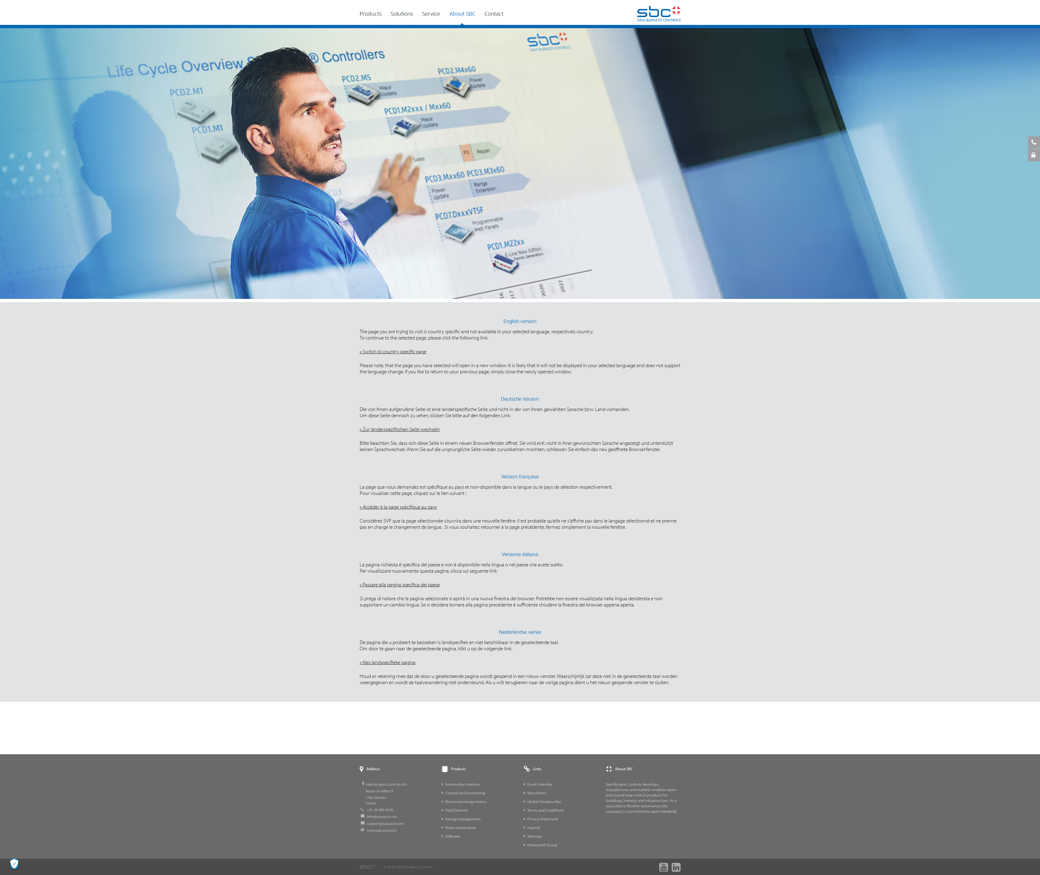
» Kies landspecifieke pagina (387, 662)
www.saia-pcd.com (382, 830)
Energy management (463, 818)
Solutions (402, 14)
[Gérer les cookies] (14, 864)
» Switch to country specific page (393, 351)
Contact (494, 14)
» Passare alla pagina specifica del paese (400, 584)
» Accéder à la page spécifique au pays (398, 507)
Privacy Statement (542, 818)
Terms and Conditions (545, 810)
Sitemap (534, 836)
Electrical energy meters (466, 801)
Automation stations (462, 784)
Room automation (460, 827)
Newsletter (536, 792)
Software (452, 836)
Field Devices (456, 810)
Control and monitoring (465, 792)
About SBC (462, 14)
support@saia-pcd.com (385, 823)
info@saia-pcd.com (382, 816)
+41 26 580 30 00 (380, 809)
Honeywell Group (542, 844)
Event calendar (539, 784)
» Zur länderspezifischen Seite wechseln (400, 429)
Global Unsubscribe (544, 801)
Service (431, 14)
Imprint (533, 827)
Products (371, 14)
